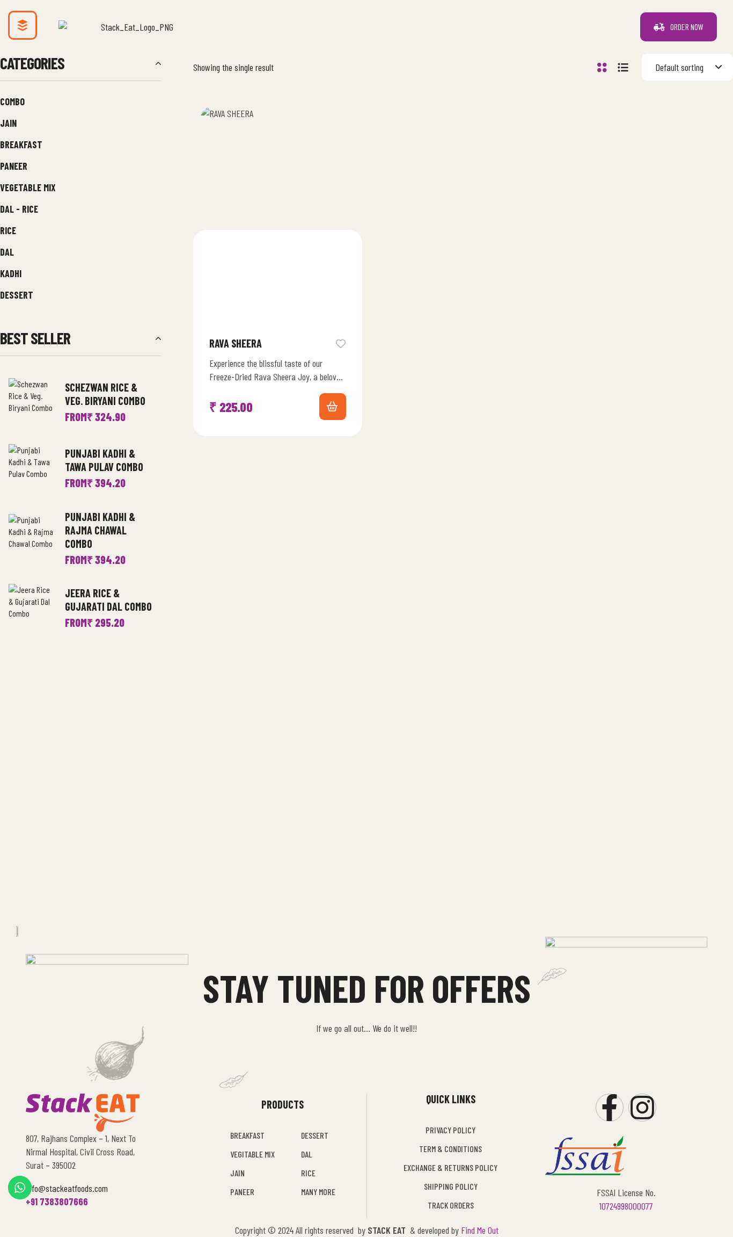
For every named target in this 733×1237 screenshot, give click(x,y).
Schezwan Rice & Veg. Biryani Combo (105, 394)
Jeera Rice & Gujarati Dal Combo (108, 600)
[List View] (623, 67)
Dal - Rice (19, 209)
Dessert (16, 295)
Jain (8, 123)
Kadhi (10, 273)
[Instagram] (642, 1108)
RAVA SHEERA (235, 343)
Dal (7, 252)
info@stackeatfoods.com (67, 1188)
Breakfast (21, 144)
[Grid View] (602, 67)
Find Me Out (480, 1230)
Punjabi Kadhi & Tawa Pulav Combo (104, 460)
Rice (8, 230)
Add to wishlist (340, 342)
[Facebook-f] (610, 1108)
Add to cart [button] (332, 406)
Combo (12, 101)
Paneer (13, 166)
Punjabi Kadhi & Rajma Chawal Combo (100, 530)
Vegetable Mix (28, 187)
